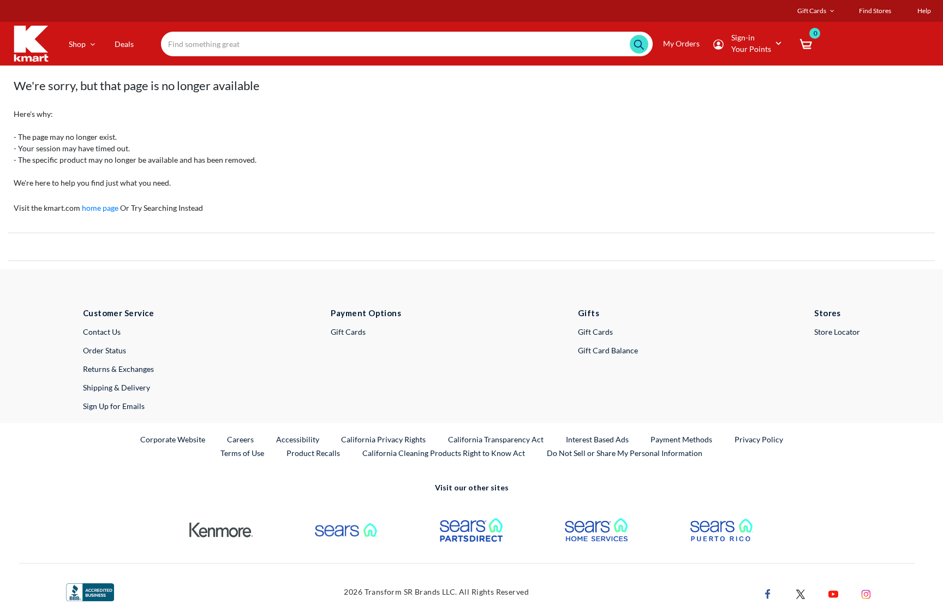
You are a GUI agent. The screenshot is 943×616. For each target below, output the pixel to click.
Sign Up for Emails (114, 406)
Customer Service (118, 313)
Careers (241, 439)
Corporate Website (173, 439)
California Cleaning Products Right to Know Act (443, 453)
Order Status (104, 350)
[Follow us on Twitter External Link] (800, 592)
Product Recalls (314, 453)
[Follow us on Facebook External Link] (768, 592)
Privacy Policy (759, 439)
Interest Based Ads (597, 439)
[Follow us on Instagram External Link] (866, 592)
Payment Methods (681, 439)
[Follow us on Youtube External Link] (833, 592)
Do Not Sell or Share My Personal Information (624, 453)
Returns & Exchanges (118, 369)
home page (100, 207)
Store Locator (837, 331)
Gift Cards (348, 331)
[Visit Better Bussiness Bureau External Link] (90, 591)
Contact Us (102, 331)
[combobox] (407, 44)
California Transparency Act (496, 439)
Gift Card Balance (608, 350)
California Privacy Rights (383, 439)
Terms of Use (242, 453)
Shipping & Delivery (116, 387)
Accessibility (297, 439)
